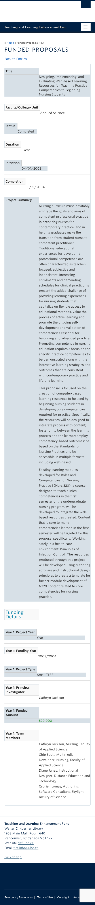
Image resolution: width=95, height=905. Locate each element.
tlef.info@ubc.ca (25, 848)
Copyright (63, 897)
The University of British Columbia (34, 9)
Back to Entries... (16, 59)
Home (10, 42)
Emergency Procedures (18, 897)
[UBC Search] (86, 5)
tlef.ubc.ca (26, 843)
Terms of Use (45, 897)
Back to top (13, 857)
